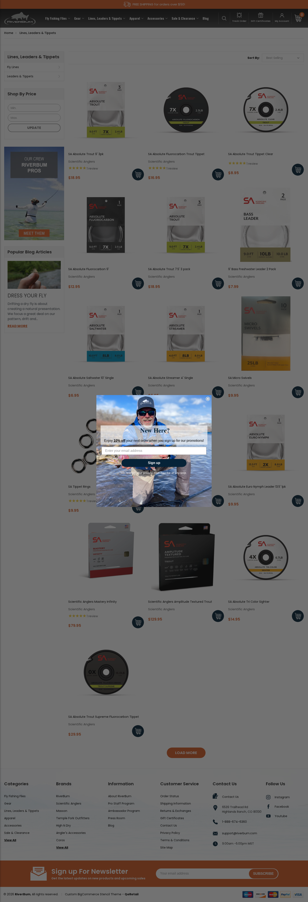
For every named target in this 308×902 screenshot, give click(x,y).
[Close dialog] (208, 399)
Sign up (154, 463)
